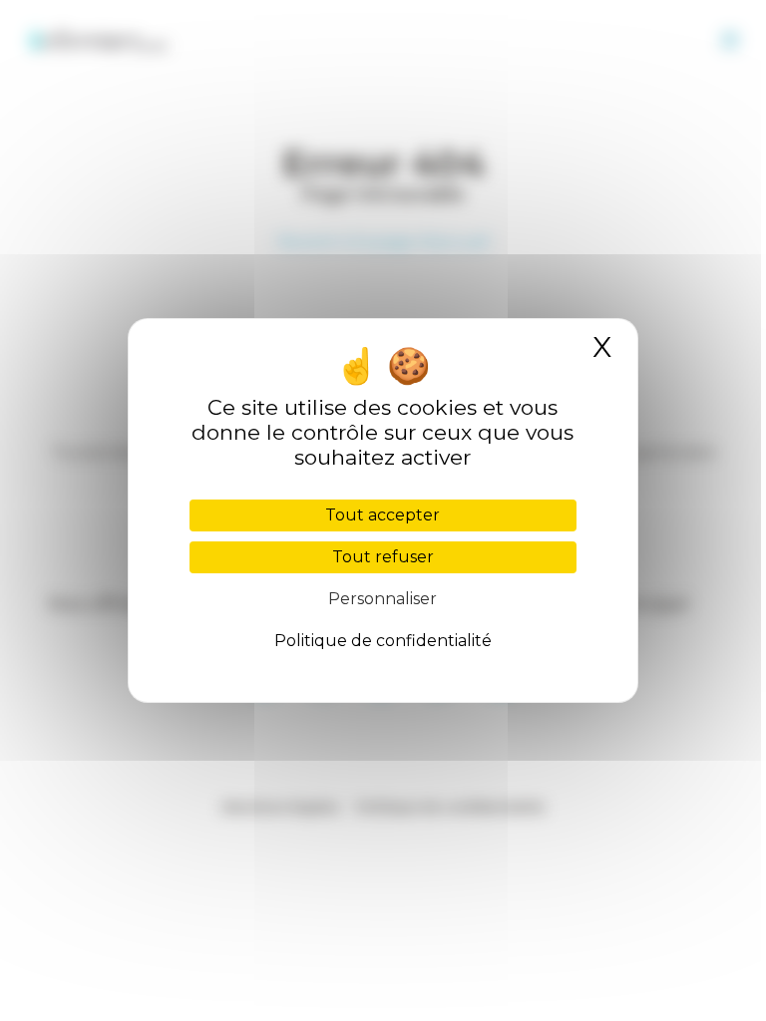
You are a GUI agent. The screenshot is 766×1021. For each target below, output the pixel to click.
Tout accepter (382, 515)
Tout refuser (383, 556)
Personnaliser (382, 598)
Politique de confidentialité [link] (383, 640)
